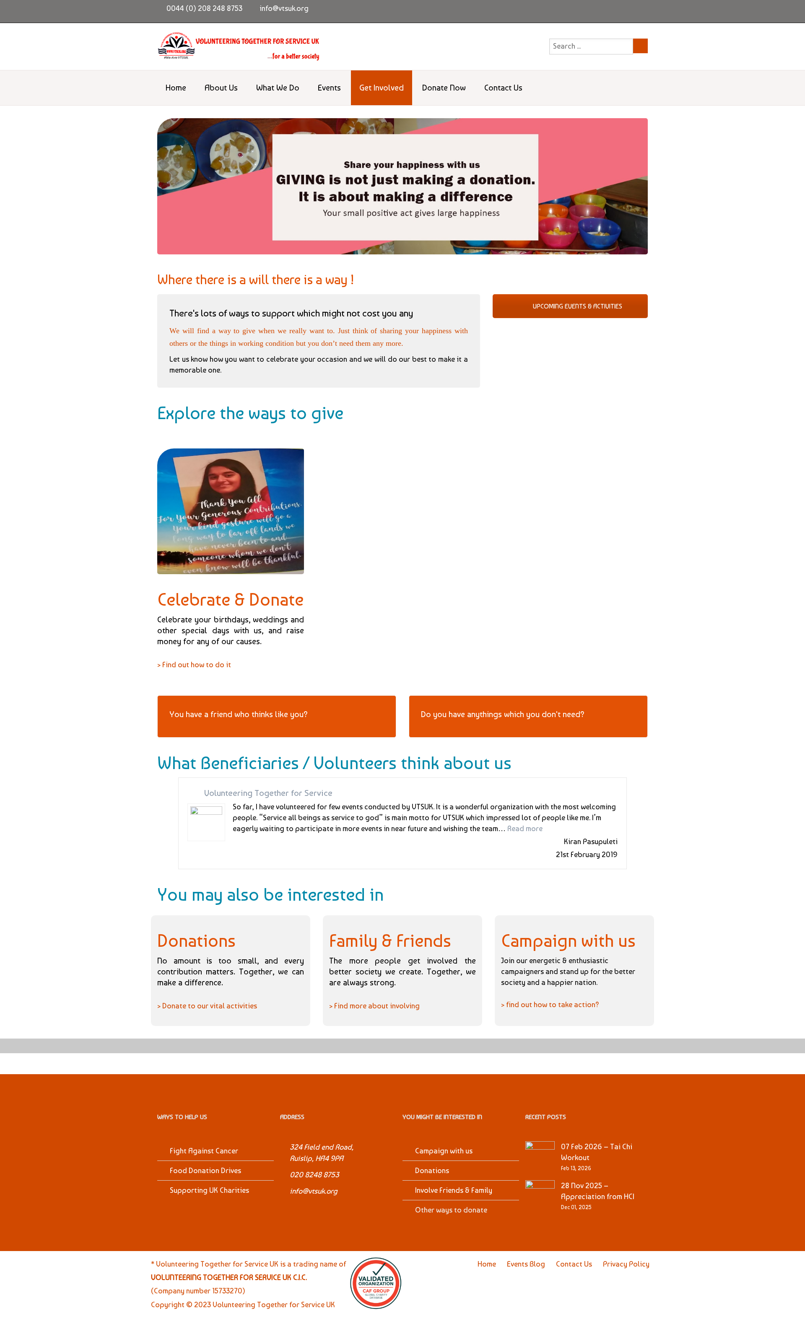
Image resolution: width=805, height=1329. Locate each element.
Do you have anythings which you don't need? (502, 714)
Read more (525, 828)
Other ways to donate (451, 1209)
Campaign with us (444, 1150)
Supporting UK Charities (209, 1190)
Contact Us (503, 88)
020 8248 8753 (314, 1174)
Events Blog (526, 1263)
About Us (221, 88)
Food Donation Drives (205, 1170)
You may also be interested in (270, 894)
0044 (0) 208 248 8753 (204, 8)
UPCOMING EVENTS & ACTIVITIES (576, 306)
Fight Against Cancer (204, 1150)
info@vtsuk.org (284, 8)
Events (329, 88)
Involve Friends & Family (453, 1190)
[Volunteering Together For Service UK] (239, 46)
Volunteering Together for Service (268, 793)
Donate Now (444, 88)
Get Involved (381, 88)
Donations (432, 1170)
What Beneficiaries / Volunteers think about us (334, 762)
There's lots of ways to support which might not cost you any (291, 313)
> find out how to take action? (550, 1004)
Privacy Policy (626, 1263)
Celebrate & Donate (230, 599)
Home (176, 88)
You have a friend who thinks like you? (238, 714)
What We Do (277, 88)
